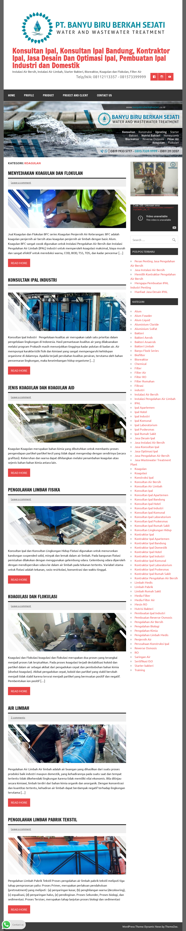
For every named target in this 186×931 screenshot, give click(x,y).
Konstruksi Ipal (144, 477)
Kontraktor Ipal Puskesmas (152, 569)
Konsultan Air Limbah (148, 486)
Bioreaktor (141, 359)
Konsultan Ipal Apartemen (151, 495)
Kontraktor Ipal (144, 534)
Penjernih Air (143, 639)
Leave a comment (21, 182)
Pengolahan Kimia (146, 630)
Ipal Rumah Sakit (145, 433)
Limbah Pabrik (144, 587)
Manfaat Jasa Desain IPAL (151, 291)
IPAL (137, 403)
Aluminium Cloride (147, 324)
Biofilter (140, 355)
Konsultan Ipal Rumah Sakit (152, 525)
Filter (138, 368)
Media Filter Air (145, 600)
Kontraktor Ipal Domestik (151, 547)
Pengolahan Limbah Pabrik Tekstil (42, 820)
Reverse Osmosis (146, 648)
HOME (11, 95)
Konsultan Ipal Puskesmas (151, 521)
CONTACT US (104, 95)
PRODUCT (48, 95)
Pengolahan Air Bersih (149, 622)
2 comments (18, 717)
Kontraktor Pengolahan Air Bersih (156, 578)
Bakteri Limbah (144, 346)
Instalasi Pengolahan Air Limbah (155, 398)
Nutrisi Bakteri (144, 608)
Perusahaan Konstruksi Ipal (152, 643)
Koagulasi (141, 473)
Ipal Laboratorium (146, 425)
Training (140, 670)
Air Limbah (18, 708)
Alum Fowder (143, 315)
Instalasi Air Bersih (146, 394)
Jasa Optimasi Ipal (146, 451)
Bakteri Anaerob (145, 342)
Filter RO (140, 377)
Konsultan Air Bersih (148, 482)
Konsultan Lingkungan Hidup (153, 530)
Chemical (140, 363)
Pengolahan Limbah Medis (151, 635)
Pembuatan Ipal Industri (150, 613)
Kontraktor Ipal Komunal (150, 560)
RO (137, 652)
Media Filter (142, 595)
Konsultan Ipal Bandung (150, 499)
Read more (19, 263)
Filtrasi (139, 385)
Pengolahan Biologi (147, 626)
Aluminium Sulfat (146, 328)
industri (139, 390)
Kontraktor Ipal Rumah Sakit (153, 573)
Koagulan (141, 468)
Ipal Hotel (141, 412)
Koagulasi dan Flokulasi (32, 596)
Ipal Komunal (143, 420)
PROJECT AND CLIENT (75, 95)
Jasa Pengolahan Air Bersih (152, 455)
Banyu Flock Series (147, 350)
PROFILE (29, 95)
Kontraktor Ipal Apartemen (152, 538)
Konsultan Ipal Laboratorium (153, 517)
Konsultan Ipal (144, 490)
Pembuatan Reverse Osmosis (153, 617)
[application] (154, 217)
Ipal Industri (142, 416)
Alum (138, 311)
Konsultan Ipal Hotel (148, 503)
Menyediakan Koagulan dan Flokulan (45, 173)
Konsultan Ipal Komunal (150, 512)
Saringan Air (142, 657)
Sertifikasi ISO (144, 661)
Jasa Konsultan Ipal (147, 447)
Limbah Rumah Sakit (148, 591)
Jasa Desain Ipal (145, 438)
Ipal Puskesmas (144, 429)
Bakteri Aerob (144, 337)
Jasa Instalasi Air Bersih (150, 270)
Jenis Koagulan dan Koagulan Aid (41, 388)
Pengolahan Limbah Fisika (34, 490)
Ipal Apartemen (145, 407)
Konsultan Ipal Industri (32, 280)
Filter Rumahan (144, 381)
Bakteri (139, 333)
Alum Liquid (142, 320)
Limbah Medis (144, 582)
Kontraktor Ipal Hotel (148, 552)
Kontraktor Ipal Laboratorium (153, 565)
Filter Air (140, 372)
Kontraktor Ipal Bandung (150, 543)
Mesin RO (141, 604)
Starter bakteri (144, 665)
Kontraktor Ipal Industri (149, 556)
